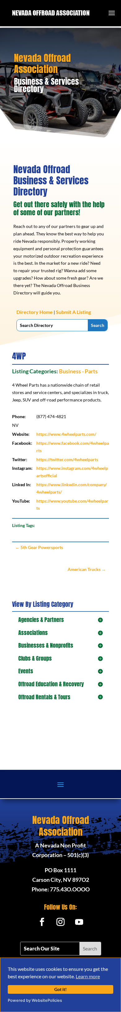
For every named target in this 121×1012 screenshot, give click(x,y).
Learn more (88, 976)
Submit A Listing (73, 312)
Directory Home (34, 312)
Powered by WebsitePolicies (35, 1000)
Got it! (60, 989)
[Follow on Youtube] (79, 922)
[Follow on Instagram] (60, 922)
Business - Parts (78, 371)
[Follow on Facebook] (42, 922)
